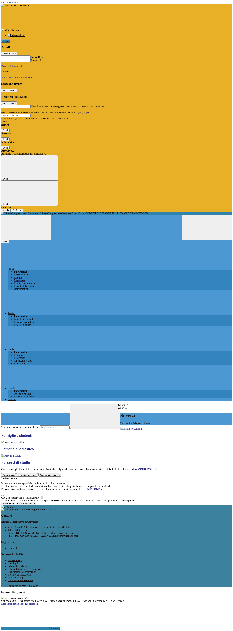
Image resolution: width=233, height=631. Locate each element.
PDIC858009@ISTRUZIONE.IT (44, 533)
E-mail (34, 106)
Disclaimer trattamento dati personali (19, 603)
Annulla (6, 210)
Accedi (6, 41)
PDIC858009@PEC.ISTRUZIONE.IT (46, 535)
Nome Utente (38, 57)
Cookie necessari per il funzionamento (20, 497)
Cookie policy (15, 560)
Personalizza (8, 475)
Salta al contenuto (10, 2)
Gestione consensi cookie (20, 580)
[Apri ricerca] (207, 227)
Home (123, 405)
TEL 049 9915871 (21, 530)
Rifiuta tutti (27, 475)
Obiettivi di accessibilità (19, 574)
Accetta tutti (50, 475)
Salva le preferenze (26, 503)
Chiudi (5, 130)
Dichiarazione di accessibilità (22, 571)
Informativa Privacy (17, 566)
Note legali (13, 563)
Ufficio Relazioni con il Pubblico (24, 569)
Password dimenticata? (12, 66)
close (5, 242)
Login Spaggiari (83, 112)
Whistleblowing (15, 577)
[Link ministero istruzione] (15, 5)
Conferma (17, 210)
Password (36, 60)
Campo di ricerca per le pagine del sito (20, 427)
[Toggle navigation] (26, 227)
